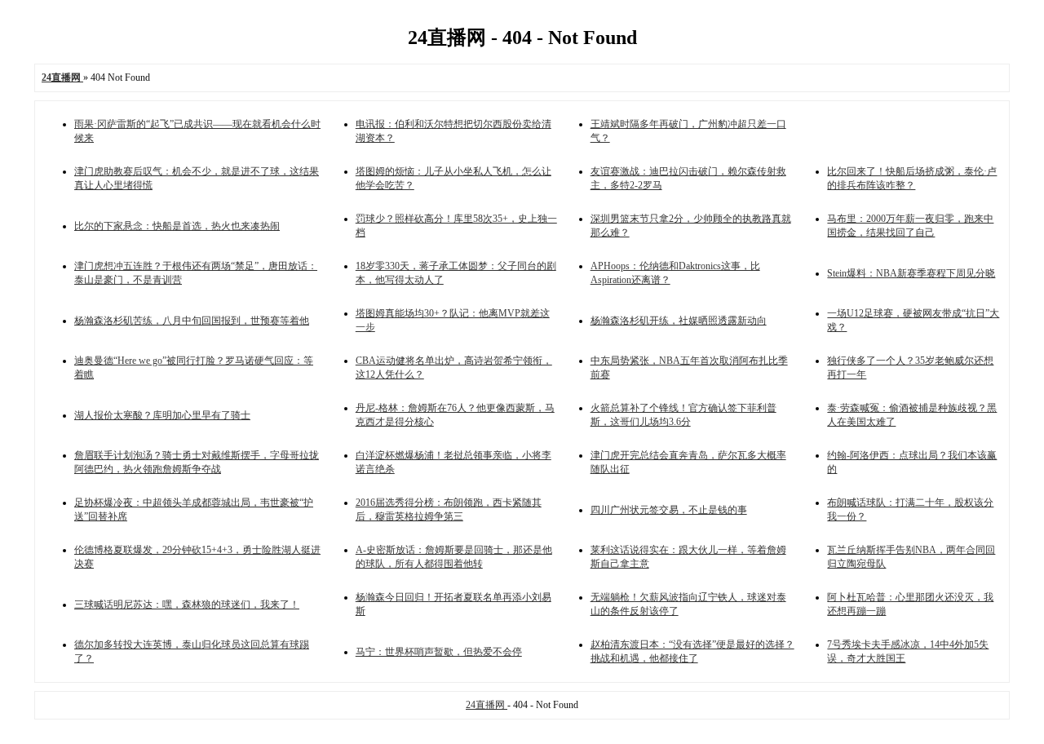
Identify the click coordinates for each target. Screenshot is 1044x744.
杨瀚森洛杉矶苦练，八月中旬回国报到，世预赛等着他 (191, 320)
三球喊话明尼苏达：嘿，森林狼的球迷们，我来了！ (186, 604)
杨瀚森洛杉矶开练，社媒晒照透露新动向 (679, 320)
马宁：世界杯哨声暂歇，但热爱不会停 (439, 652)
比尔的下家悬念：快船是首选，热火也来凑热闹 (177, 226)
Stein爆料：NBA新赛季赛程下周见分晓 (911, 273)
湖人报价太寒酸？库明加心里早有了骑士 (162, 415)
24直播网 (486, 705)
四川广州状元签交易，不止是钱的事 (669, 510)
